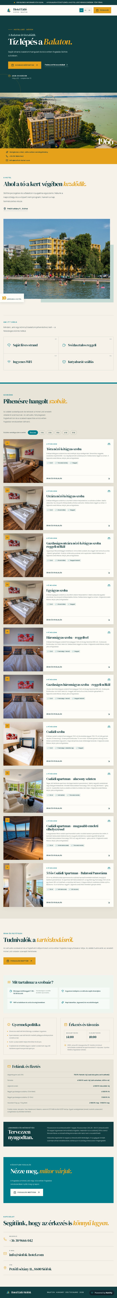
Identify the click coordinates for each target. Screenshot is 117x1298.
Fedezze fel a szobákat (55, 65)
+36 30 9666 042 (16, 156)
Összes (33, 433)
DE (89, 10)
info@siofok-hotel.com (19, 160)
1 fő (42, 433)
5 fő (73, 433)
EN (85, 10)
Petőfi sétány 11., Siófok (17, 208)
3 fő (58, 433)
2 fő (50, 433)
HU (81, 10)
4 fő (65, 433)
